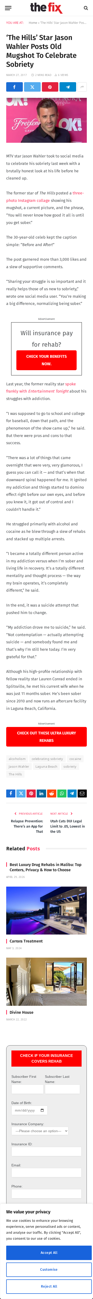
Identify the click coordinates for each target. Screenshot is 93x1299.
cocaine (75, 759)
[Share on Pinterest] (50, 87)
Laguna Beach (46, 766)
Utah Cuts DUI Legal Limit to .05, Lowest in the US (67, 826)
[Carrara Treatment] (46, 911)
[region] (46, 1251)
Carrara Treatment (26, 941)
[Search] (85, 8)
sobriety (69, 766)
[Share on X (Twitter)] (32, 87)
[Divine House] (46, 982)
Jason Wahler (19, 766)
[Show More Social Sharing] (82, 87)
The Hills (15, 774)
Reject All (49, 1286)
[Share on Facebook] (14, 87)
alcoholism (17, 759)
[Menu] (8, 8)
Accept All (49, 1253)
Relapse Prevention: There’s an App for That (27, 826)
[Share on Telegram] (68, 87)
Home (33, 23)
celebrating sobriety (47, 759)
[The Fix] (46, 8)
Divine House (21, 1012)
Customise (49, 1269)
